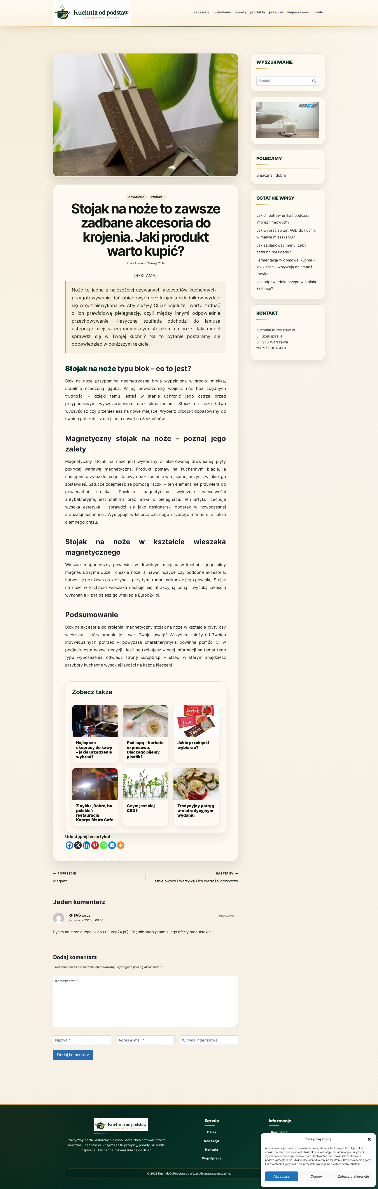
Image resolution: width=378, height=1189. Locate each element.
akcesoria (202, 12)
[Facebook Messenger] (112, 845)
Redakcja (211, 1141)
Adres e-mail (131, 1040)
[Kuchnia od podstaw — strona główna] (121, 1125)
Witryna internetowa (199, 1040)
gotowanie (222, 12)
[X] (78, 845)
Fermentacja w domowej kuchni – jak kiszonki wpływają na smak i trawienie (285, 267)
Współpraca (212, 1158)
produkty (257, 12)
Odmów (317, 1176)
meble (318, 12)
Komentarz (66, 981)
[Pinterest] (95, 845)
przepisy (276, 12)
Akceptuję (281, 1176)
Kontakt (211, 1150)
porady (240, 12)
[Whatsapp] (103, 845)
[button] (369, 1139)
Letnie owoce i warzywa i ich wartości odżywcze (195, 877)
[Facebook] (69, 845)
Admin (139, 263)
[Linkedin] (86, 845)
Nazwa (62, 1040)
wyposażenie (298, 12)
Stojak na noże (90, 368)
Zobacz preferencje (353, 1176)
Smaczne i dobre (271, 175)
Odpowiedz (225, 916)
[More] (120, 845)
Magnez (64, 877)
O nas (211, 1132)
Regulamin (280, 1132)
